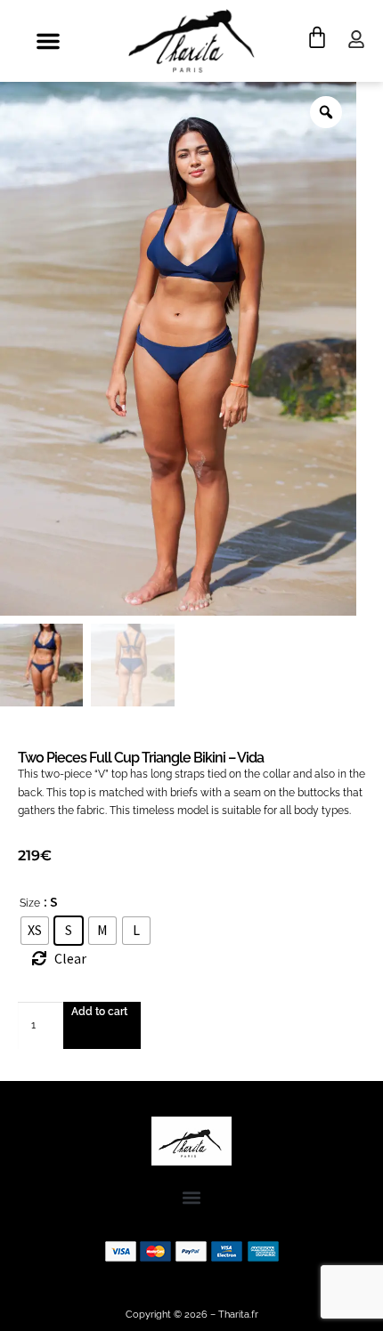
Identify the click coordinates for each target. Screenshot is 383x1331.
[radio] (34, 930)
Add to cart (99, 1011)
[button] (48, 41)
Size (30, 903)
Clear (70, 958)
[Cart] (317, 37)
